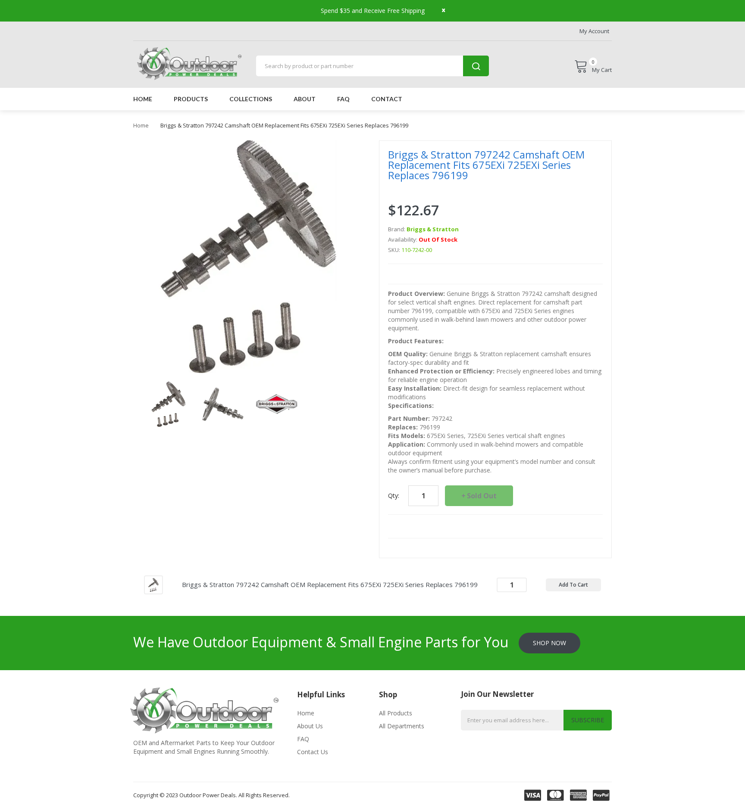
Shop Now (549, 643)
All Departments (401, 726)
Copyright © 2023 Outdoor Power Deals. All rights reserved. (211, 795)
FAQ (303, 739)
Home (141, 125)
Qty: (393, 495)
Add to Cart (573, 584)
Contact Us (312, 752)
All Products (395, 713)
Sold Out (482, 495)
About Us (310, 726)
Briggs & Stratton (433, 229)
